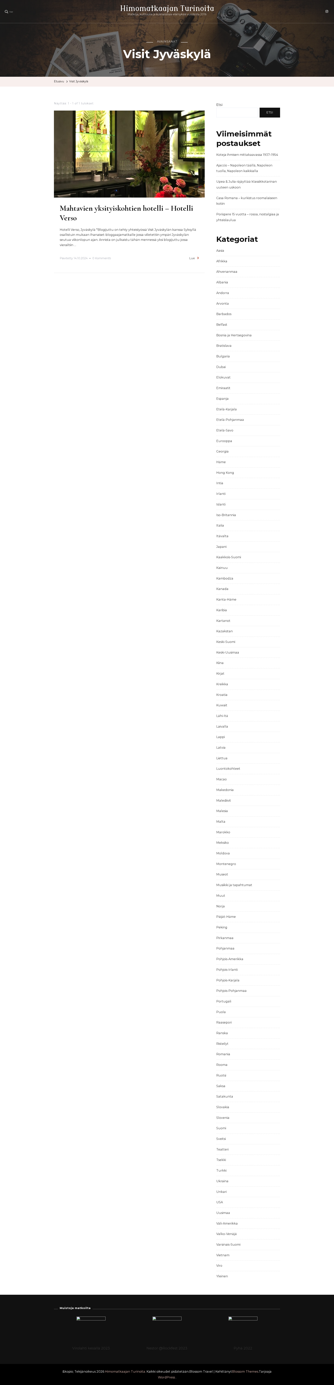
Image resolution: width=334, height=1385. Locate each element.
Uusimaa (223, 1213)
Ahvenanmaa (226, 272)
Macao (221, 779)
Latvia (221, 747)
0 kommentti (101, 258)
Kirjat (220, 673)
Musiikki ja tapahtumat (234, 885)
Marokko (223, 832)
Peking (221, 927)
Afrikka (221, 261)
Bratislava (224, 346)
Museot (222, 874)
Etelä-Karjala (226, 409)
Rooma (221, 1065)
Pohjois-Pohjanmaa (231, 991)
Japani (221, 547)
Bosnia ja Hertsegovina (234, 335)
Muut (220, 895)
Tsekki (221, 1160)
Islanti (221, 504)
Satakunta (224, 1096)
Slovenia (222, 1118)
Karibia (221, 610)
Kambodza (224, 578)
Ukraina (222, 1181)
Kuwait (221, 705)
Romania (223, 1054)
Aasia (220, 250)
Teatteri (222, 1149)
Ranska (222, 1033)
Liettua (221, 758)
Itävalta (222, 536)
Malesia (222, 811)
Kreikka (222, 684)
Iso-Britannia (226, 515)
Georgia (222, 451)
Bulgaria (223, 356)
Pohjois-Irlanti (227, 970)
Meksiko (222, 843)
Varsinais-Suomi (228, 1244)
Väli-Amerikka (227, 1223)
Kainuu (222, 568)
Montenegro (226, 864)
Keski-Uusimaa (227, 652)
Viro (219, 1265)
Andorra (222, 293)
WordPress (166, 1377)
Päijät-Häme (226, 917)
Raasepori (224, 1022)
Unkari (221, 1192)
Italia (220, 525)
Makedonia (225, 790)
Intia (219, 483)
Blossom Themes (245, 1371)
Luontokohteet (228, 768)
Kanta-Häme (226, 599)
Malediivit (223, 800)
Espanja (222, 399)
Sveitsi (221, 1139)
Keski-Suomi (225, 642)
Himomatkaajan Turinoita (167, 8)
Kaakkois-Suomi (228, 557)
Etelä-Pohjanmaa (230, 420)
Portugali (223, 1001)
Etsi (219, 105)
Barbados (223, 314)
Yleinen (222, 1276)
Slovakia (222, 1107)
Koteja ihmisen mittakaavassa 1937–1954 (247, 155)
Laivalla (222, 726)
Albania (222, 282)
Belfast (221, 324)
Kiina (220, 663)
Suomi (221, 1128)
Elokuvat (223, 377)
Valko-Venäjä (226, 1234)
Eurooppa (224, 441)
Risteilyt (222, 1044)
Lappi (220, 737)
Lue (192, 258)
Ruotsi (221, 1075)
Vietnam (222, 1255)
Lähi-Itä (222, 716)
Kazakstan (224, 631)
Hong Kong (225, 473)
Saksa (220, 1086)
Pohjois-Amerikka (229, 959)
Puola (221, 1012)
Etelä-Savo (224, 430)
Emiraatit (223, 388)
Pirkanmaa (224, 938)
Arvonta (222, 303)
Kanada (222, 589)
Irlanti (221, 494)
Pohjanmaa (225, 948)
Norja (220, 906)
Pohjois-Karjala (227, 980)
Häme (221, 462)
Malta (220, 821)
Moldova (223, 853)
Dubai (221, 367)
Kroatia (221, 695)
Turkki (221, 1170)
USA (219, 1202)
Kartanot (223, 621)
